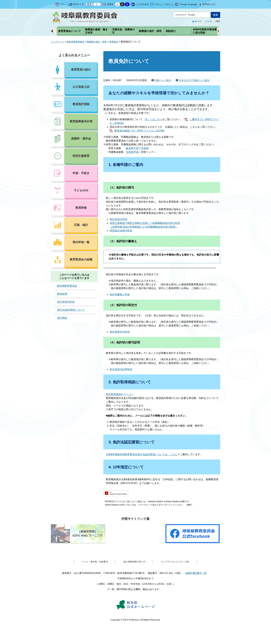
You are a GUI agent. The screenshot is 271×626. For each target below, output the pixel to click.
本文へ (63, 4)
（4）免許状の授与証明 (124, 342)
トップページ (57, 41)
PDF (218, 21)
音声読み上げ (208, 4)
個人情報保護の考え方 (134, 561)
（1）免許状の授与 (121, 187)
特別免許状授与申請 (121, 230)
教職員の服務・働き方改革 (96, 31)
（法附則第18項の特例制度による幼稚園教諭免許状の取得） (144, 227)
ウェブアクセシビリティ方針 (175, 561)
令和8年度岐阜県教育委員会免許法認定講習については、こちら (142, 454)
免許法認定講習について (71, 310)
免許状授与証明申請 (121, 369)
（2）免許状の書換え (123, 241)
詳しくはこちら (153, 119)
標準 (89, 4)
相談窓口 (171, 31)
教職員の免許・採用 (150, 31)
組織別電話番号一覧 (196, 573)
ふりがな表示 (142, 4)
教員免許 (113, 41)
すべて (198, 21)
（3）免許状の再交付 (123, 305)
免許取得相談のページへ (119, 394)
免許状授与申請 (118, 219)
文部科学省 (132, 152)
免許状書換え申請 (120, 294)
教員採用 (62, 294)
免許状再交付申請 (120, 331)
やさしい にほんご (164, 4)
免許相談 (62, 318)
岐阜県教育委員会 (75, 41)
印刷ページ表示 (163, 80)
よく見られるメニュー (74, 55)
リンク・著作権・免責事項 (95, 561)
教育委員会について (69, 31)
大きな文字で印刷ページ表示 (194, 80)
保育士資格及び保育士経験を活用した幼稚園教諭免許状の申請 (145, 223)
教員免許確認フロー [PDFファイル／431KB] (139, 130)
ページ (208, 21)
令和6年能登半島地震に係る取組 (205, 31)
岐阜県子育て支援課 (137, 148)
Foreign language (188, 4)
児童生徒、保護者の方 (123, 31)
